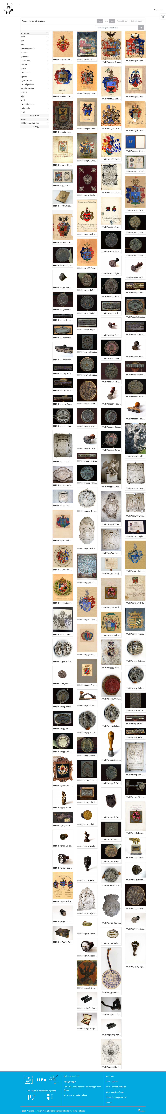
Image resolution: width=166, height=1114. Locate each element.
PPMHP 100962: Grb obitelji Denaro (63, 96)
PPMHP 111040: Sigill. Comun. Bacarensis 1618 (87, 824)
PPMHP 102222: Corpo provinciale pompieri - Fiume (112, 450)
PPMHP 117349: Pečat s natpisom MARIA (87, 955)
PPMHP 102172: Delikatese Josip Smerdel (112, 313)
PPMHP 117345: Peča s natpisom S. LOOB (87, 933)
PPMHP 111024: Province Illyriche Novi (87, 755)
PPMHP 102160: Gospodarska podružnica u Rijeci (63, 287)
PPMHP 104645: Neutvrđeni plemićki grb (136, 488)
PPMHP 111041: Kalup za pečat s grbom (112, 839)
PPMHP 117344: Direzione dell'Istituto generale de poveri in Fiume (63, 845)
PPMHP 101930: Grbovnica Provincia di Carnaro (136, 151)
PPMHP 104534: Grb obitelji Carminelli (87, 511)
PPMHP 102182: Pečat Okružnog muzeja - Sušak (63, 337)
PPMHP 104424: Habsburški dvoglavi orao (136, 456)
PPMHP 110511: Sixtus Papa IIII (136, 661)
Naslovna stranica (158, 10)
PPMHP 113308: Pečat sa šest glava (87, 880)
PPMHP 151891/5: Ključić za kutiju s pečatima (136, 966)
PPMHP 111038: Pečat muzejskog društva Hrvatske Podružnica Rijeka (136, 737)
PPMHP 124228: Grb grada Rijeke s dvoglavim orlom (87, 988)
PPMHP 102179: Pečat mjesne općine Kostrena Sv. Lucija (87, 352)
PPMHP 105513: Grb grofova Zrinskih (87, 654)
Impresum (110, 1076)
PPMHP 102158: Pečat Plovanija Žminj (136, 255)
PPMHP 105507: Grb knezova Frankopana (63, 540)
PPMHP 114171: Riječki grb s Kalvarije (112, 923)
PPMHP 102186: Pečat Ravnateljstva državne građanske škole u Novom (136, 334)
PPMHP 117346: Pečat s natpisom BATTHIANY (112, 943)
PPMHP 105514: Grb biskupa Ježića (112, 635)
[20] (38, 116)
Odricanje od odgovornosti (116, 1097)
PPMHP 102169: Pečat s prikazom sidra (136, 277)
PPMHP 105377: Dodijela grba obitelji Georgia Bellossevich (112, 573)
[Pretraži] (141, 27)
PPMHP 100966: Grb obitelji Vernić (112, 98)
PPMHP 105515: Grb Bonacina (136, 603)
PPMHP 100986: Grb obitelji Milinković (112, 159)
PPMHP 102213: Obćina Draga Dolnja (112, 427)
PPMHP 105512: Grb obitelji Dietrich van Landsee (63, 569)
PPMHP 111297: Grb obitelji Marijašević (136, 774)
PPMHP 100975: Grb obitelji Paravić (63, 165)
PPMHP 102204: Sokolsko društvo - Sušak (87, 426)
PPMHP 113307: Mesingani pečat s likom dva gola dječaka (63, 807)
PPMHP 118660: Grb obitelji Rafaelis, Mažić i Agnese (63, 901)
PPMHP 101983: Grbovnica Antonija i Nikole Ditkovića (63, 205)
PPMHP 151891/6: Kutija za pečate (63, 942)
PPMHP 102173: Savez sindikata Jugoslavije (136, 292)
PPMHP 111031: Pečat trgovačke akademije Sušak (87, 780)
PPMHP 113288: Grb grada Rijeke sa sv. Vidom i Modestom (63, 785)
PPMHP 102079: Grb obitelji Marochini (136, 210)
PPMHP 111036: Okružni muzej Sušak (87, 802)
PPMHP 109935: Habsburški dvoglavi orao (112, 667)
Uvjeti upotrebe (112, 1081)
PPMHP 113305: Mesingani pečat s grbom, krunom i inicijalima (112, 861)
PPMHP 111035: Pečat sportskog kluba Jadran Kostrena (63, 728)
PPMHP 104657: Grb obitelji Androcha (136, 516)
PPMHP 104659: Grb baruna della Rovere (63, 505)
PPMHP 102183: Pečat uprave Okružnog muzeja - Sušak (87, 375)
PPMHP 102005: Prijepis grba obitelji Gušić (112, 227)
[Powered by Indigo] (142, 1110)
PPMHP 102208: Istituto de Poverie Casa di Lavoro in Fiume (87, 448)
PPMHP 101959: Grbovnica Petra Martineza (136, 171)
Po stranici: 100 (122, 21)
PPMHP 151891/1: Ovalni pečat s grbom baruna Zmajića (136, 929)
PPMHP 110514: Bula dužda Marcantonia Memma (112, 726)
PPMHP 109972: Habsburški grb (63, 634)
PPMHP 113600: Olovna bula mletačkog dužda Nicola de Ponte (112, 885)
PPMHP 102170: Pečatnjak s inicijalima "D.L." (63, 309)
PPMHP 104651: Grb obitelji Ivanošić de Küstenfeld (87, 548)
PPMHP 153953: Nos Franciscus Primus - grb (112, 1067)
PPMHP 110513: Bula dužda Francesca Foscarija (87, 732)
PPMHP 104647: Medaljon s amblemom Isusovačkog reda (63, 485)
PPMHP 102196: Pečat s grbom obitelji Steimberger (87, 403)
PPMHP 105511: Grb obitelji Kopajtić (136, 571)
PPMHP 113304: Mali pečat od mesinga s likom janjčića (87, 846)
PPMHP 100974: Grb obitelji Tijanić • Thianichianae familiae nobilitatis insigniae (136, 130)
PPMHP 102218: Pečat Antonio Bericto (136, 396)
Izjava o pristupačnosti (115, 1092)
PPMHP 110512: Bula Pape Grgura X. (63, 661)
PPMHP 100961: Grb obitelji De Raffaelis (136, 60)
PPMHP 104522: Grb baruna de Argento (63, 461)
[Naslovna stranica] (10, 8)
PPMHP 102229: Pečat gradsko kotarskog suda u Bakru (87, 482)
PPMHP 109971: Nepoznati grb (136, 634)
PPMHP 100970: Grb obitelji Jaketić (87, 128)
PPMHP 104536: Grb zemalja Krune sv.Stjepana (112, 524)
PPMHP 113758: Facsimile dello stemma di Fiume (136, 833)
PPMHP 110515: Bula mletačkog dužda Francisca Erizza (136, 688)
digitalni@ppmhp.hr (72, 1076)
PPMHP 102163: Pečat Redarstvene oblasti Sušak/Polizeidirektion (87, 313)
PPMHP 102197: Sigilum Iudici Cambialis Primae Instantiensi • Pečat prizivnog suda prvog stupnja (112, 381)
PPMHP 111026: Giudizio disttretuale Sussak (112, 760)
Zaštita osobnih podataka (116, 1086)
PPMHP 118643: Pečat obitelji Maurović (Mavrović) (136, 908)
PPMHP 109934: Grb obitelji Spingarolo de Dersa (87, 685)
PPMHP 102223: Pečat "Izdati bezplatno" (136, 418)
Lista (106, 21)
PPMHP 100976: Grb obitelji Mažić (87, 160)
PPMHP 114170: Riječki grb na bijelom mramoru (87, 913)
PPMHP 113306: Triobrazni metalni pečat (136, 797)
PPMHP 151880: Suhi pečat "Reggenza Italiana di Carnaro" (112, 1014)
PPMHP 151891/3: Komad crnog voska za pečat (87, 1008)
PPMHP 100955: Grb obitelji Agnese (112, 62)
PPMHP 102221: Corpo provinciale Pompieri (87, 461)
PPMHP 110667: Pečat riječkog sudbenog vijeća (63, 683)
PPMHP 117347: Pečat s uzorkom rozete (136, 879)
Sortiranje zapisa (136, 21)
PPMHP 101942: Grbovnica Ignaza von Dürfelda (112, 192)
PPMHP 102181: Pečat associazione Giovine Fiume (136, 317)
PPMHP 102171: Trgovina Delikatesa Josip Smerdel (87, 329)
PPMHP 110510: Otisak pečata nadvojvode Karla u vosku (112, 698)
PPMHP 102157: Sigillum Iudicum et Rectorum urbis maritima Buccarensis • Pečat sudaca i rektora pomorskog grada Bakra (112, 273)
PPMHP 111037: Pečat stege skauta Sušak (112, 817)
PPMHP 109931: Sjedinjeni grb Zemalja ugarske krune (63, 603)
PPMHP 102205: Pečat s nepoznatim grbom (112, 403)
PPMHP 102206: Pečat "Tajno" (136, 374)
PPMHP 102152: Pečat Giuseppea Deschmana (136, 232)
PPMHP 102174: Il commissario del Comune (63, 320)
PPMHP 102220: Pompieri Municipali (63, 404)
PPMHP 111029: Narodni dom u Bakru (63, 706)
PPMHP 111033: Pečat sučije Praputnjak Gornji (112, 783)
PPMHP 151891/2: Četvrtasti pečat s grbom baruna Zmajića (63, 921)
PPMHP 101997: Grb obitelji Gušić (87, 234)
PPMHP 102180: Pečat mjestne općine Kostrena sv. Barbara (112, 335)
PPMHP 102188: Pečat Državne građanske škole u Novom (63, 359)
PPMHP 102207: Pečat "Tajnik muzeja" (63, 390)
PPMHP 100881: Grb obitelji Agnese (87, 59)
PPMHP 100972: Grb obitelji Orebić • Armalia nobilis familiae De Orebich (112, 128)
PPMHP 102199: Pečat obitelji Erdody (136, 356)
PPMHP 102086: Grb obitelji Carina (87, 268)
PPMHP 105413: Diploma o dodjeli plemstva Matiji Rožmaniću (136, 536)
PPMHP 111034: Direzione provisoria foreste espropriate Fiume (136, 723)
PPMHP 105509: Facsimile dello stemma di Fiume (112, 607)
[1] (38, 126)
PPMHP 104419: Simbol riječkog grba (112, 486)
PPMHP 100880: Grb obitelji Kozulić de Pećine (63, 59)
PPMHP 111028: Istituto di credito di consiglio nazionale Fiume (136, 710)
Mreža (112, 21)
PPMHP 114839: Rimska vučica (136, 857)
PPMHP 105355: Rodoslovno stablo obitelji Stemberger (87, 582)
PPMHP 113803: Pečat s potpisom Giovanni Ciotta (63, 825)
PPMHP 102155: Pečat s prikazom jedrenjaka (87, 290)
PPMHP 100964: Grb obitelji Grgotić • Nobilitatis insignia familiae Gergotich (87, 93)
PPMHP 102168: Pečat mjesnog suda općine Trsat (112, 296)
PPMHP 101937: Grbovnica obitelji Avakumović (63, 185)
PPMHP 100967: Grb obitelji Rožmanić (136, 96)
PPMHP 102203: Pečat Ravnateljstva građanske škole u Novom (63, 373)
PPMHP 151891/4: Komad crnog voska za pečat (112, 1034)
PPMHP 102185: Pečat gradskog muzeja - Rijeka (112, 358)
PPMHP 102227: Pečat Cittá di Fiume (63, 426)
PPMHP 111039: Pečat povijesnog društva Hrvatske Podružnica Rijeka (63, 751)
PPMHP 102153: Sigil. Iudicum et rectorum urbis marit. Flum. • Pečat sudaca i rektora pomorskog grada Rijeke (63, 265)
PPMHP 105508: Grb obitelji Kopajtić (87, 619)
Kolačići (109, 1102)
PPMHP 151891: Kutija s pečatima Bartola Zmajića (87, 1028)
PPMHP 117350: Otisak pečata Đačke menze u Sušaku (112, 992)
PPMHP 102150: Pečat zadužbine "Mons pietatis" (112, 251)
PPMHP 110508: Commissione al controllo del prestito (87, 705)
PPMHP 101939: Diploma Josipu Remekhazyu (87, 195)
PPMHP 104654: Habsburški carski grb (112, 553)
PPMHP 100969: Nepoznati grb (63, 132)
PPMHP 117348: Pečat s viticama (63, 868)
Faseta (100, 21)
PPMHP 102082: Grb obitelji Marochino (63, 242)
